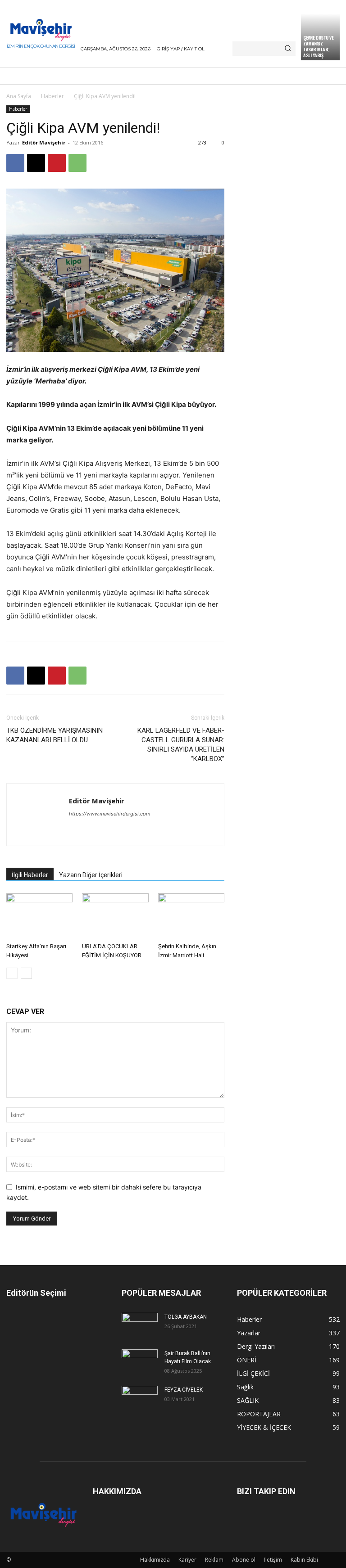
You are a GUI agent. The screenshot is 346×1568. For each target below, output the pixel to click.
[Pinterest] (57, 163)
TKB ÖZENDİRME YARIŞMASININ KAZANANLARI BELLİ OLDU (54, 735)
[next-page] (26, 973)
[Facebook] (15, 163)
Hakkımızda (155, 1559)
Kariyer (187, 1559)
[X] (36, 163)
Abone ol (243, 1559)
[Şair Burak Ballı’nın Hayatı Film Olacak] (140, 1361)
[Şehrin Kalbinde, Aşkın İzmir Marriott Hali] (191, 916)
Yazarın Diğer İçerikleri (91, 875)
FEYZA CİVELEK (183, 1390)
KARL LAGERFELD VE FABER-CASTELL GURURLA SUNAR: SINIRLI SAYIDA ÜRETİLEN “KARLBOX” (180, 744)
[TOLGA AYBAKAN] (140, 1324)
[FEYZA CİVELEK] (140, 1397)
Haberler (52, 96)
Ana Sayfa (18, 96)
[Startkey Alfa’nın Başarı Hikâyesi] (39, 916)
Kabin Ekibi (304, 1559)
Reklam (214, 1559)
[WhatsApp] (77, 163)
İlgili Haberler (30, 875)
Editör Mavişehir (43, 142)
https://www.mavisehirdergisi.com (109, 814)
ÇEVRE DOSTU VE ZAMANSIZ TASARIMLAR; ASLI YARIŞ (318, 46)
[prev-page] (12, 973)
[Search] (288, 48)
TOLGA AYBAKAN (185, 1317)
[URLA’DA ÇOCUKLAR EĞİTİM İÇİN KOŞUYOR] (115, 916)
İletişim (273, 1559)
